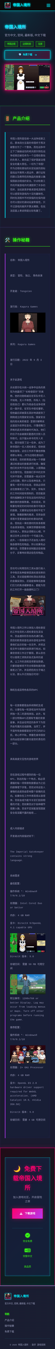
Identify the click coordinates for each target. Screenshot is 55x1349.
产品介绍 (9, 1320)
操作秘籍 (9, 1326)
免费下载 (9, 1331)
